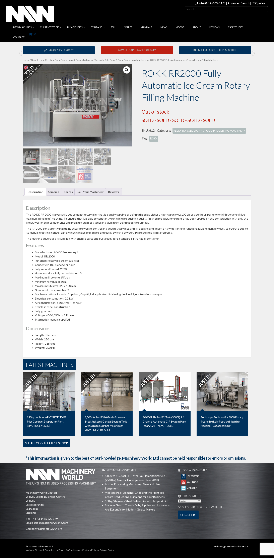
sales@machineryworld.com (50, 522)
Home (26, 60)
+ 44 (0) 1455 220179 (60, 50)
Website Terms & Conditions (41, 550)
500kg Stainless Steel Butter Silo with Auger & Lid (136, 501)
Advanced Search (239, 3)
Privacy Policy (107, 550)
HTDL (245, 546)
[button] (126, 70)
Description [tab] (35, 192)
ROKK (153, 138)
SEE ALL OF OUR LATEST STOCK (46, 443)
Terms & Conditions (69, 550)
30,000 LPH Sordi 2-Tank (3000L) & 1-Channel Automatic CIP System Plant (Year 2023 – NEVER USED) (164, 421)
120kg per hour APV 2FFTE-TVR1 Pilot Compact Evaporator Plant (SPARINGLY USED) (46, 421)
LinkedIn (191, 487)
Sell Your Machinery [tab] (90, 192)
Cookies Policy (90, 550)
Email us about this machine (216, 50)
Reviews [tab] (113, 192)
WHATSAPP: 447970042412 (138, 50)
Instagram (192, 475)
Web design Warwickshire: (227, 546)
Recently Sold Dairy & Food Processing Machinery (121, 60)
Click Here (188, 515)
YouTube (192, 481)
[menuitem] (22, 27)
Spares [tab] (68, 192)
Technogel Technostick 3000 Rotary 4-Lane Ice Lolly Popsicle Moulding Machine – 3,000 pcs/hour (222, 421)
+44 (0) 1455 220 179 (212, 3)
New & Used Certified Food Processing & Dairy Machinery (62, 60)
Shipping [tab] (53, 192)
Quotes (260, 3)
